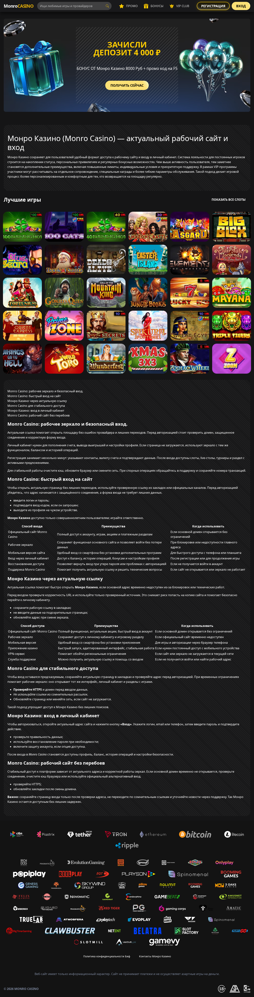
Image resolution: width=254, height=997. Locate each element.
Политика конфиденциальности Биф (106, 956)
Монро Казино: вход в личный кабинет (35, 410)
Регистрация (213, 6)
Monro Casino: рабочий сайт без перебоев (38, 415)
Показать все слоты (229, 200)
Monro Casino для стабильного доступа (36, 406)
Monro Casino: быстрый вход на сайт (34, 396)
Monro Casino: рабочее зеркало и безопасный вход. (45, 391)
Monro (18, 6)
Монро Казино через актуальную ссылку (37, 401)
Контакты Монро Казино (155, 956)
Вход (241, 6)
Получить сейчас (127, 85)
